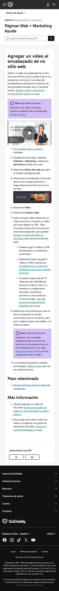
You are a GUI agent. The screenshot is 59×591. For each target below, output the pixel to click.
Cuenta (6, 503)
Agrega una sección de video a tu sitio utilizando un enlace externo (31, 411)
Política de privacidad (28, 551)
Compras (6, 511)
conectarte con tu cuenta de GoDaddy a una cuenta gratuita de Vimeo (35, 269)
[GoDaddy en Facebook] (4, 541)
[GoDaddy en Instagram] (11, 541)
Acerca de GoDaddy (12, 473)
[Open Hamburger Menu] (3, 4)
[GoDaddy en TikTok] (19, 541)
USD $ (50, 534)
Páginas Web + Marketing (29, 20)
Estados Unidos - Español (15, 534)
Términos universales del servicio (29, 585)
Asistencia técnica (11, 481)
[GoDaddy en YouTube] (33, 541)
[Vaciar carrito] (54, 5)
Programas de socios (12, 496)
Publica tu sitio (34, 366)
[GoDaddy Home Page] (14, 521)
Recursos (6, 488)
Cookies (45, 551)
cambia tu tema (18, 114)
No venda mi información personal (29, 557)
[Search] (51, 38)
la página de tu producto (30, 149)
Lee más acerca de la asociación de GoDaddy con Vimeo (32, 302)
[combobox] (26, 38)
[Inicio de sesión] (48, 4)
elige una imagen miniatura (29, 351)
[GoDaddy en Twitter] (26, 541)
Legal (13, 551)
